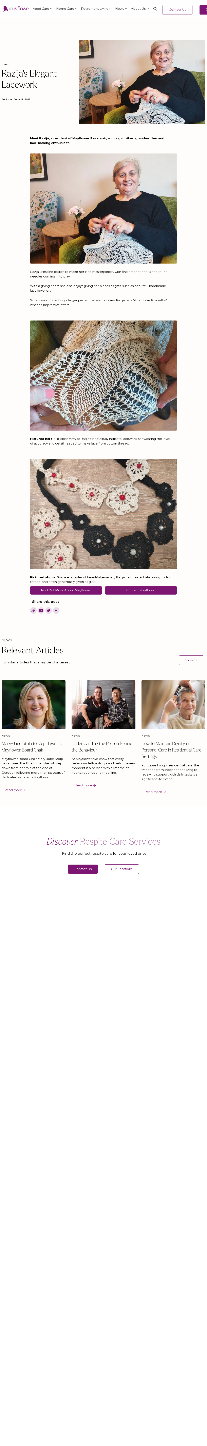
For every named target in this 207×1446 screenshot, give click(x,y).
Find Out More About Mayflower (66, 590)
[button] (42, 8)
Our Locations (121, 869)
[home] (16, 9)
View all (191, 660)
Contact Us (177, 10)
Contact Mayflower (141, 590)
